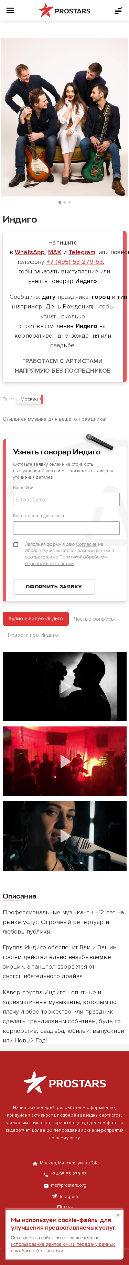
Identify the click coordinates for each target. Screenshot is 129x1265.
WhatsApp (30, 252)
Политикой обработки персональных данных (66, 560)
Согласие (86, 544)
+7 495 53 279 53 (69, 1174)
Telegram (81, 252)
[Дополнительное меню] (118, 10)
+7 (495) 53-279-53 (74, 262)
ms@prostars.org (68, 1185)
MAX (55, 252)
